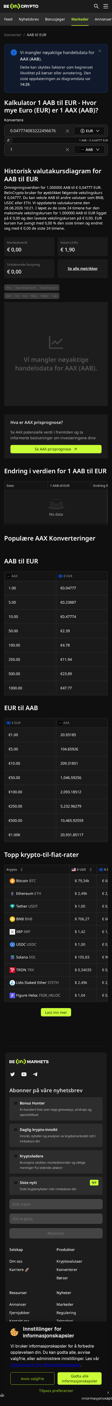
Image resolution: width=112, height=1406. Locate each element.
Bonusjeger (55, 19)
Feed (8, 19)
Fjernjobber (19, 1312)
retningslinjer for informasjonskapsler (45, 1365)
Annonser (103, 19)
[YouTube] (24, 1074)
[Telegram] (35, 1074)
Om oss (15, 1261)
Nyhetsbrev (29, 19)
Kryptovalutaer (69, 1261)
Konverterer (67, 1269)
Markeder (80, 19)
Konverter (12, 34)
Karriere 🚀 (19, 1269)
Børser (62, 1277)
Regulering (66, 1312)
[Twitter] (12, 1074)
